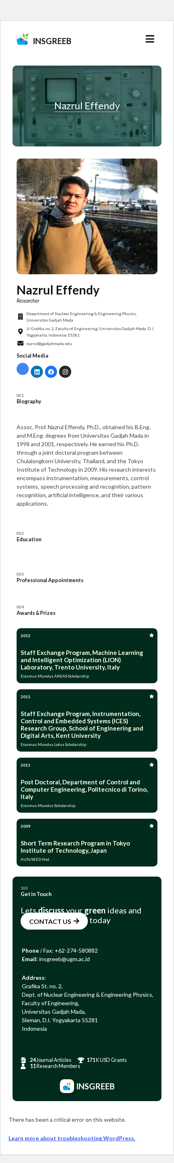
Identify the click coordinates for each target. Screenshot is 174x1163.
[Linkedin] (37, 372)
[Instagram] (65, 372)
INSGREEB (52, 41)
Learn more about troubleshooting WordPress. (71, 1138)
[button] (149, 39)
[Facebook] (51, 372)
